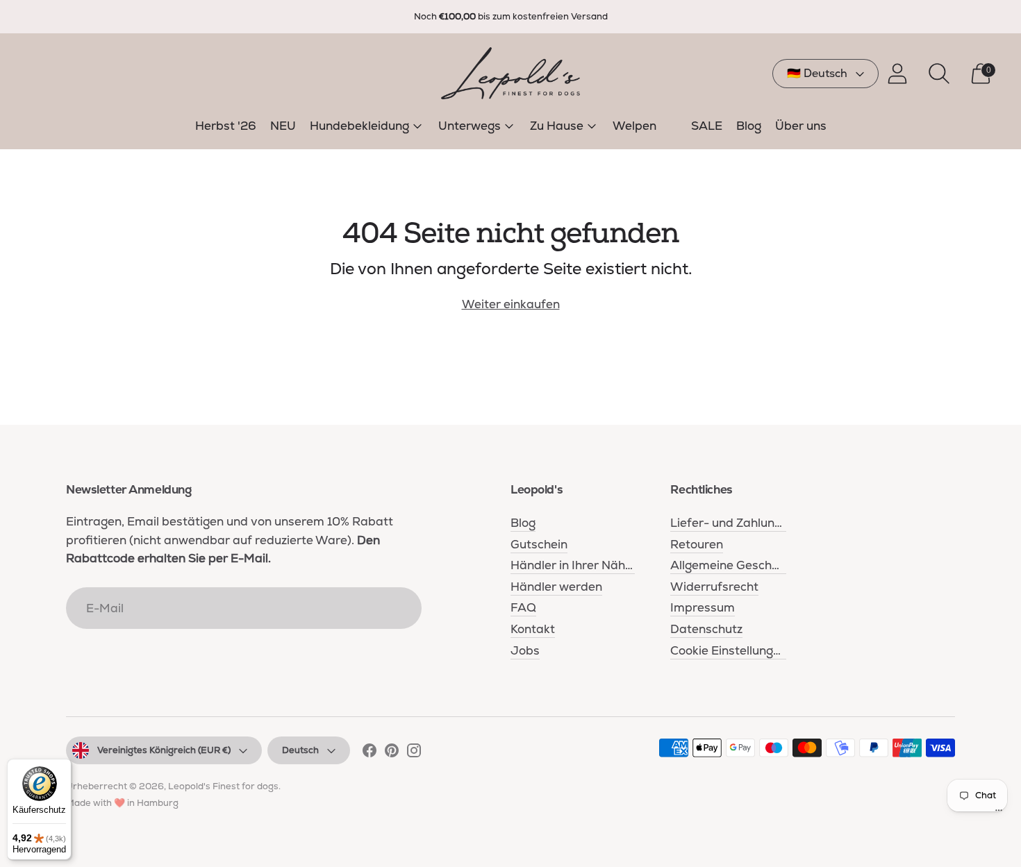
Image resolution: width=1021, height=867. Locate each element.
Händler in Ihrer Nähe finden (590, 565)
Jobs (525, 650)
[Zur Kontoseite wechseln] (897, 73)
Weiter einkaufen (511, 304)
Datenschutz (706, 629)
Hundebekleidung (359, 125)
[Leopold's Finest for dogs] (510, 73)
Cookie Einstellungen (728, 650)
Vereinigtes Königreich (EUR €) (164, 750)
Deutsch (300, 750)
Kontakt (532, 629)
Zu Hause (556, 125)
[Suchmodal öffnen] (939, 73)
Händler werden (556, 586)
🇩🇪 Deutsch (817, 73)
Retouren (696, 544)
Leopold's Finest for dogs (223, 786)
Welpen (634, 125)
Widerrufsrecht (714, 586)
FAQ (523, 607)
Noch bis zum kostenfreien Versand (511, 16)
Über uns (801, 125)
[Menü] (998, 813)
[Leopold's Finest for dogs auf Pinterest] (391, 753)
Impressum (702, 607)
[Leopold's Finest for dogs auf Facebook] (369, 753)
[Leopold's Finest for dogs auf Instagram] (414, 753)
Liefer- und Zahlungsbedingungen (765, 522)
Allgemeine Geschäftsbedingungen (769, 565)
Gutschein (538, 544)
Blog (748, 125)
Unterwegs (469, 125)
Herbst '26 (225, 125)
